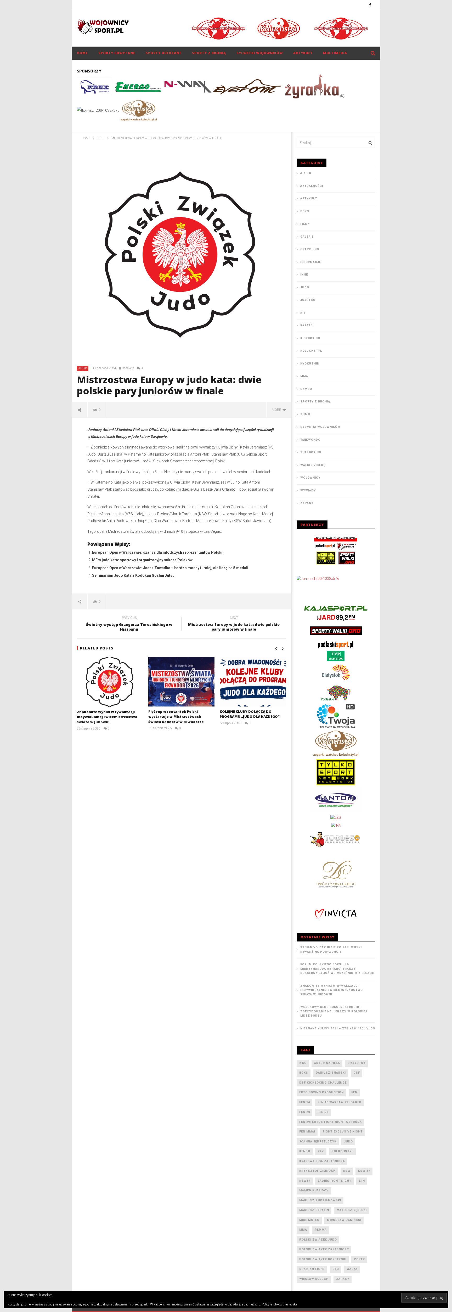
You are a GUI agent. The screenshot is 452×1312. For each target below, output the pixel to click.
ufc (335, 1269)
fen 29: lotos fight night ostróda (330, 1122)
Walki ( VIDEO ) (313, 465)
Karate (306, 325)
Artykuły (303, 53)
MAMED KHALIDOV (314, 1190)
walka (352, 1269)
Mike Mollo (309, 1220)
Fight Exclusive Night (343, 1131)
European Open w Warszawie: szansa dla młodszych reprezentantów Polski (157, 552)
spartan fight (312, 1269)
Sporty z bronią (209, 53)
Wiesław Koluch (314, 1279)
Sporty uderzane (164, 53)
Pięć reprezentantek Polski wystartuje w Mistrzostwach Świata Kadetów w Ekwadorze (176, 716)
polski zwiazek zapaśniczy (324, 1249)
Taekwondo (310, 439)
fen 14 (304, 1102)
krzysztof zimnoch (317, 1171)
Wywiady (308, 490)
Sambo (306, 389)
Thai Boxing (310, 452)
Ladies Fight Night (334, 1180)
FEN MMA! (307, 1131)
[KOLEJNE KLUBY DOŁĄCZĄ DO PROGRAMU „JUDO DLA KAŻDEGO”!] (253, 682)
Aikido (305, 173)
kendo (304, 1151)
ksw (347, 1171)
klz (321, 1151)
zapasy (342, 1279)
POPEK (359, 1259)
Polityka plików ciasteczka (279, 1304)
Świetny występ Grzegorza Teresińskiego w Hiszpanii (129, 624)
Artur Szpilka (327, 1063)
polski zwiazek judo (318, 1239)
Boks (304, 211)
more (277, 410)
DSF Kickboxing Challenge (323, 1082)
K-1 (303, 313)
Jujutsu (307, 300)
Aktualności (311, 186)
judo (348, 1141)
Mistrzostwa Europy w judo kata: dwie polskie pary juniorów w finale (234, 624)
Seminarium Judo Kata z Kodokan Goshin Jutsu (133, 575)
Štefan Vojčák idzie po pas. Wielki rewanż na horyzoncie (331, 950)
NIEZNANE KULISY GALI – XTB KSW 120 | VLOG (337, 1028)
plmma (321, 1229)
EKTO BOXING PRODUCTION (321, 1092)
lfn (362, 1180)
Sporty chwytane (116, 53)
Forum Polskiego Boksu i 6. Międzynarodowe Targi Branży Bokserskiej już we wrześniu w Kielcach (337, 969)
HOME (82, 53)
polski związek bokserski (322, 1259)
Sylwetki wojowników (259, 53)
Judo (82, 368)
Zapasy (306, 503)
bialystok (356, 1063)
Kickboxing (310, 338)
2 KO (303, 1063)
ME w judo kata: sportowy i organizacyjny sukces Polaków (142, 560)
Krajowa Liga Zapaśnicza (322, 1161)
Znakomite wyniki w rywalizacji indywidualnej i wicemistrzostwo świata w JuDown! (107, 716)
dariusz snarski (331, 1072)
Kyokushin (309, 363)
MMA (304, 376)
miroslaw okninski (344, 1220)
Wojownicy (310, 477)
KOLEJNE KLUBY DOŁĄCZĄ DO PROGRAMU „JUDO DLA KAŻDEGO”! (250, 714)
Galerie (306, 236)
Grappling (309, 249)
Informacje (310, 262)
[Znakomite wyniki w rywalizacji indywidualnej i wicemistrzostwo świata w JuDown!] (110, 682)
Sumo (305, 414)
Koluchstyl (311, 350)
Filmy (305, 224)
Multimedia (335, 53)
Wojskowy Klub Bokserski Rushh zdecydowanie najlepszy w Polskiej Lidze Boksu (333, 1011)
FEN (354, 1092)
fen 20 (304, 1112)
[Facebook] (370, 5)
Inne (304, 274)
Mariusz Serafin (314, 1210)
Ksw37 (304, 1180)
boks (303, 1072)
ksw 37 (364, 1171)
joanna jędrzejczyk (317, 1141)
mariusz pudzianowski (320, 1200)
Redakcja (128, 368)
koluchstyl (342, 1151)
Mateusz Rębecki (352, 1210)
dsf (356, 1072)
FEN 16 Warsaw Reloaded (339, 1102)
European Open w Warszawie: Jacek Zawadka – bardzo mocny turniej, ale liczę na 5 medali (170, 568)
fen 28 (323, 1112)
